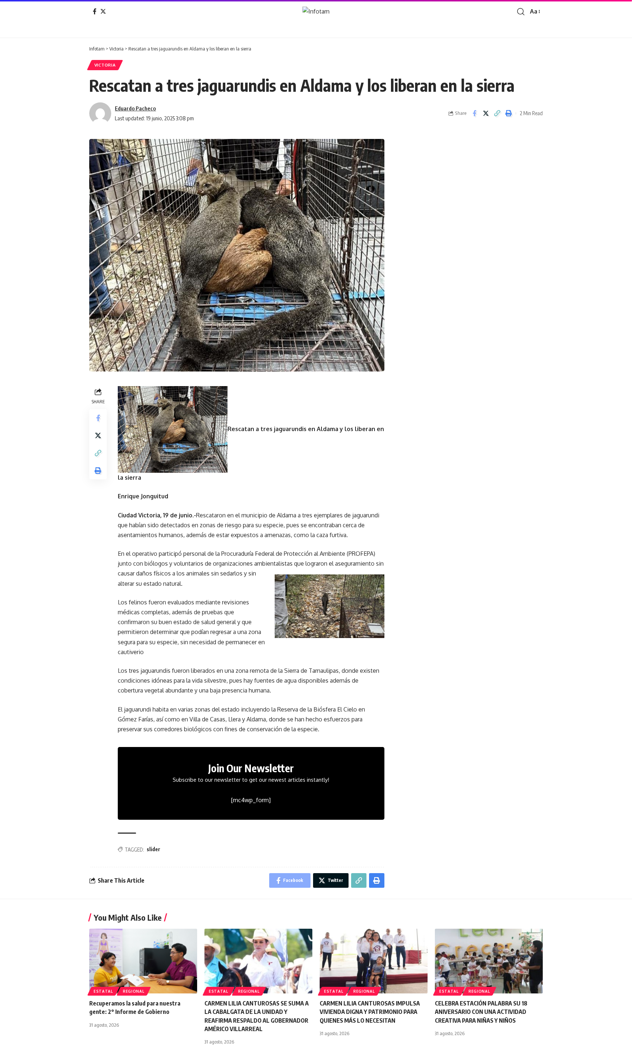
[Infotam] (316, 11)
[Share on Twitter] (486, 113)
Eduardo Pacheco (135, 108)
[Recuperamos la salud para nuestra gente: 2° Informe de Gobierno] (143, 961)
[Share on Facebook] (474, 113)
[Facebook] (94, 11)
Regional (133, 991)
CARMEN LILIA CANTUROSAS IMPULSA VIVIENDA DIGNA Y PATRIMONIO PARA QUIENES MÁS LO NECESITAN (370, 1012)
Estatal (103, 991)
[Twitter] (103, 11)
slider (153, 849)
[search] (520, 11)
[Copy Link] (497, 113)
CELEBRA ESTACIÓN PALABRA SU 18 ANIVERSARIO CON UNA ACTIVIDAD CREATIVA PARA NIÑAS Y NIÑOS (481, 1012)
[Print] (508, 113)
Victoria (105, 65)
